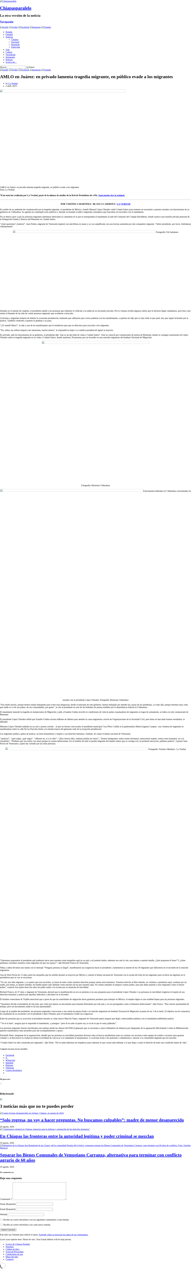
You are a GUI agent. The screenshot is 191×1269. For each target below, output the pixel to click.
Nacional (15, 42)
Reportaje (15, 44)
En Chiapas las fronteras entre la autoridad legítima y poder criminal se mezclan (77, 1136)
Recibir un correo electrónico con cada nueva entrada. (27, 1225)
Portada (9, 32)
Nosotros (10, 1247)
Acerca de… (11, 62)
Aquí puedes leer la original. (111, 195)
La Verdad (13, 83)
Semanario (10, 57)
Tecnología (10, 54)
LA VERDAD (123, 204)
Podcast (9, 59)
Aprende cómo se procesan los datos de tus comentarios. (63, 1234)
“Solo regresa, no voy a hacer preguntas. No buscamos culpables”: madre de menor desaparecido (92, 1119)
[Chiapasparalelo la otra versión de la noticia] (95, 1)
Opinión (9, 34)
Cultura (9, 52)
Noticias (9, 37)
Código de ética (12, 1249)
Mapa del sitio (12, 1257)
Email (7, 1209)
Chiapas (14, 39)
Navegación (6, 21)
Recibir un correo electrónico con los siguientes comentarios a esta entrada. (36, 1220)
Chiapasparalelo (15, 7)
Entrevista (15, 47)
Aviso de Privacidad (14, 1252)
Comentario (6, 1199)
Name (7, 1204)
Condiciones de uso (14, 1254)
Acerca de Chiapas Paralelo (18, 1244)
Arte (8, 49)
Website (3, 1214)
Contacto (10, 1259)
